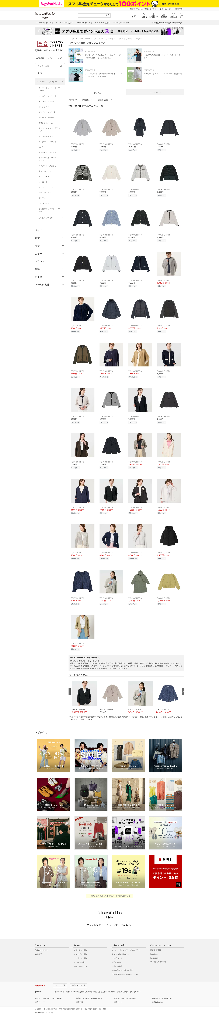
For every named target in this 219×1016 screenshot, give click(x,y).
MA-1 (41, 147)
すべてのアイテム (80, 966)
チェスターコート (46, 187)
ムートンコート (45, 193)
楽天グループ (165, 9)
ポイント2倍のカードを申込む (125, 998)
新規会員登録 (155, 950)
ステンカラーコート (47, 101)
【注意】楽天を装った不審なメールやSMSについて (109, 896)
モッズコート (44, 176)
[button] (84, 696)
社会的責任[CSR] (90, 1009)
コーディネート (155, 92)
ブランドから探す (80, 950)
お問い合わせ (117, 962)
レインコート (44, 203)
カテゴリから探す (80, 958)
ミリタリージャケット (47, 152)
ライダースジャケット (47, 141)
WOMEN (40, 58)
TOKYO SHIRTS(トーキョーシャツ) (107, 39)
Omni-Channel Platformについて (125, 974)
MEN (50, 58)
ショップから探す (80, 954)
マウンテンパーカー (47, 123)
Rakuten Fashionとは (120, 954)
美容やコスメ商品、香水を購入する (89, 998)
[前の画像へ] (70, 691)
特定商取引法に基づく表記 (122, 970)
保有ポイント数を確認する (162, 998)
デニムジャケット (46, 136)
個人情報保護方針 (50, 1009)
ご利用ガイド (117, 958)
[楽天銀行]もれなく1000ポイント (143, 9)
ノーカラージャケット (47, 96)
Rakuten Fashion (83, 39)
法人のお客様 (117, 966)
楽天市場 (178, 9)
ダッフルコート (45, 171)
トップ (71, 39)
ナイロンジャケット (47, 117)
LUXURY (38, 954)
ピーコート (43, 182)
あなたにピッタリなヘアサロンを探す (49, 998)
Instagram (154, 958)
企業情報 (38, 1009)
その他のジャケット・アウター (49, 210)
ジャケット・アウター (47, 81)
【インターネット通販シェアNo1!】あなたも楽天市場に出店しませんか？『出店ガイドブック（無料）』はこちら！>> (96, 992)
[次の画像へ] (183, 691)
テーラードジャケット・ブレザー (49, 89)
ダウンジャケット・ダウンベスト (49, 129)
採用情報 (102, 1009)
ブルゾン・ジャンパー (47, 112)
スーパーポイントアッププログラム (126, 950)
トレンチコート (45, 107)
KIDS (60, 58)
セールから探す (79, 962)
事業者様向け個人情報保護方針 (70, 1009)
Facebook (154, 954)
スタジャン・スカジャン (48, 166)
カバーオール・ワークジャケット (49, 159)
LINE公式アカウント (158, 962)
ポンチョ (42, 198)
